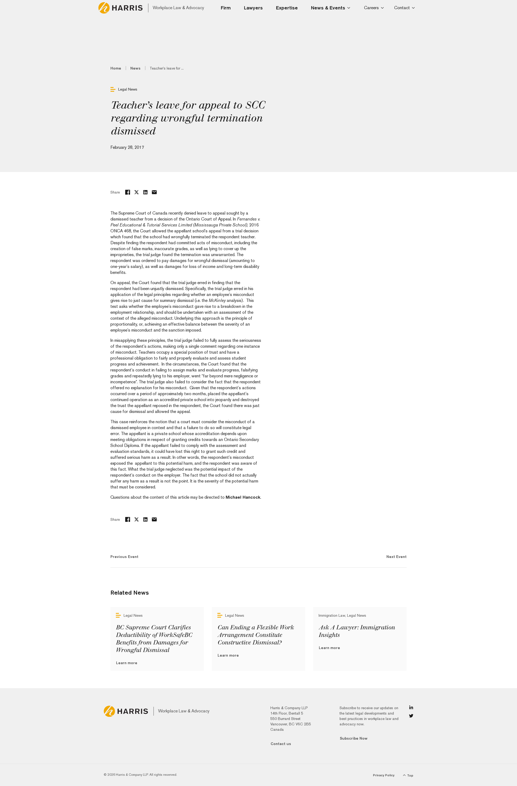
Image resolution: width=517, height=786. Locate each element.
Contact (402, 7)
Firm (226, 8)
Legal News (127, 89)
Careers (371, 7)
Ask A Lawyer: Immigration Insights (357, 631)
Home (115, 68)
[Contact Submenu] (414, 7)
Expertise (287, 8)
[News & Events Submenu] (350, 8)
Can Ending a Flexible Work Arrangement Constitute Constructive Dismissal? (255, 635)
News (135, 68)
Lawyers (253, 8)
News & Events (328, 8)
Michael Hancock (243, 497)
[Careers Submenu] (383, 7)
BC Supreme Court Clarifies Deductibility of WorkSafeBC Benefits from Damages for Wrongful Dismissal (154, 639)
